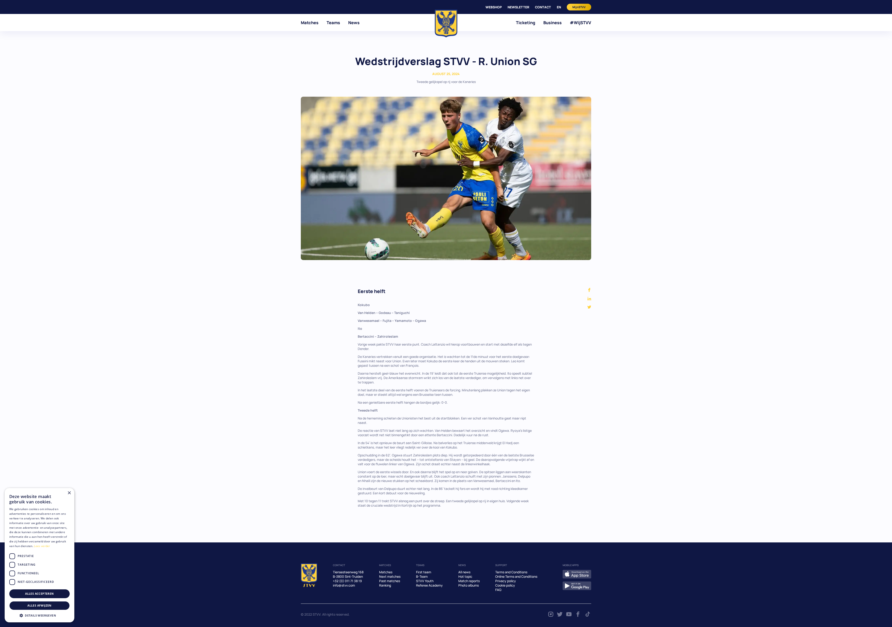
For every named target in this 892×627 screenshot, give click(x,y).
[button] (39, 615)
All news (464, 572)
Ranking (385, 585)
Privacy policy (505, 581)
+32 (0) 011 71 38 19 (347, 581)
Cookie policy (505, 585)
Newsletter (518, 7)
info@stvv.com (344, 585)
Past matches (389, 581)
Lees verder (42, 546)
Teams (333, 22)
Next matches (389, 576)
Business (552, 22)
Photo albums (468, 585)
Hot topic (465, 576)
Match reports (469, 581)
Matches (309, 22)
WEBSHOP (493, 7)
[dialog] (39, 555)
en (559, 7)
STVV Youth (424, 581)
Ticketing (525, 22)
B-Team (422, 576)
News (354, 22)
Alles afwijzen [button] (39, 605)
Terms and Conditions (511, 572)
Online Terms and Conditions (516, 576)
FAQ (498, 589)
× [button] (69, 493)
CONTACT (543, 7)
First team (423, 572)
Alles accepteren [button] (39, 594)
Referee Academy (429, 585)
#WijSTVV (580, 22)
